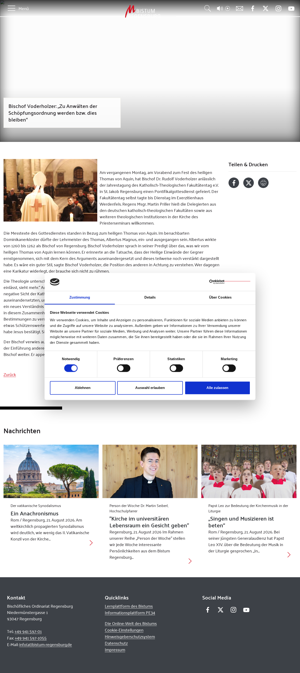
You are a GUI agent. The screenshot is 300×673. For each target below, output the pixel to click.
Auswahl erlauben (150, 388)
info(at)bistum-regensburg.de (45, 644)
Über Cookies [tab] (220, 297)
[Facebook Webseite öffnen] (252, 8)
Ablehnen (82, 388)
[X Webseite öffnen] (265, 8)
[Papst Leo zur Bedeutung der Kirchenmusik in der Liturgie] (248, 471)
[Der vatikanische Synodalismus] (51, 471)
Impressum (115, 649)
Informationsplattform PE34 (130, 612)
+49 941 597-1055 (31, 638)
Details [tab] (150, 297)
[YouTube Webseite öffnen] (291, 8)
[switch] (123, 368)
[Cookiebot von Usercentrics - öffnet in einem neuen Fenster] (229, 281)
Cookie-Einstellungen (124, 630)
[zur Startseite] (118, 11)
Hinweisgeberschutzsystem (130, 636)
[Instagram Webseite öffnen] (278, 8)
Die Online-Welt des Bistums (131, 623)
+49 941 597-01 (28, 631)
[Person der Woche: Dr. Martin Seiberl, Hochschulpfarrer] (150, 471)
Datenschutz (116, 643)
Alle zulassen (217, 388)
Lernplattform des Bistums (129, 606)
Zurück (10, 374)
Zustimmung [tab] (79, 297)
